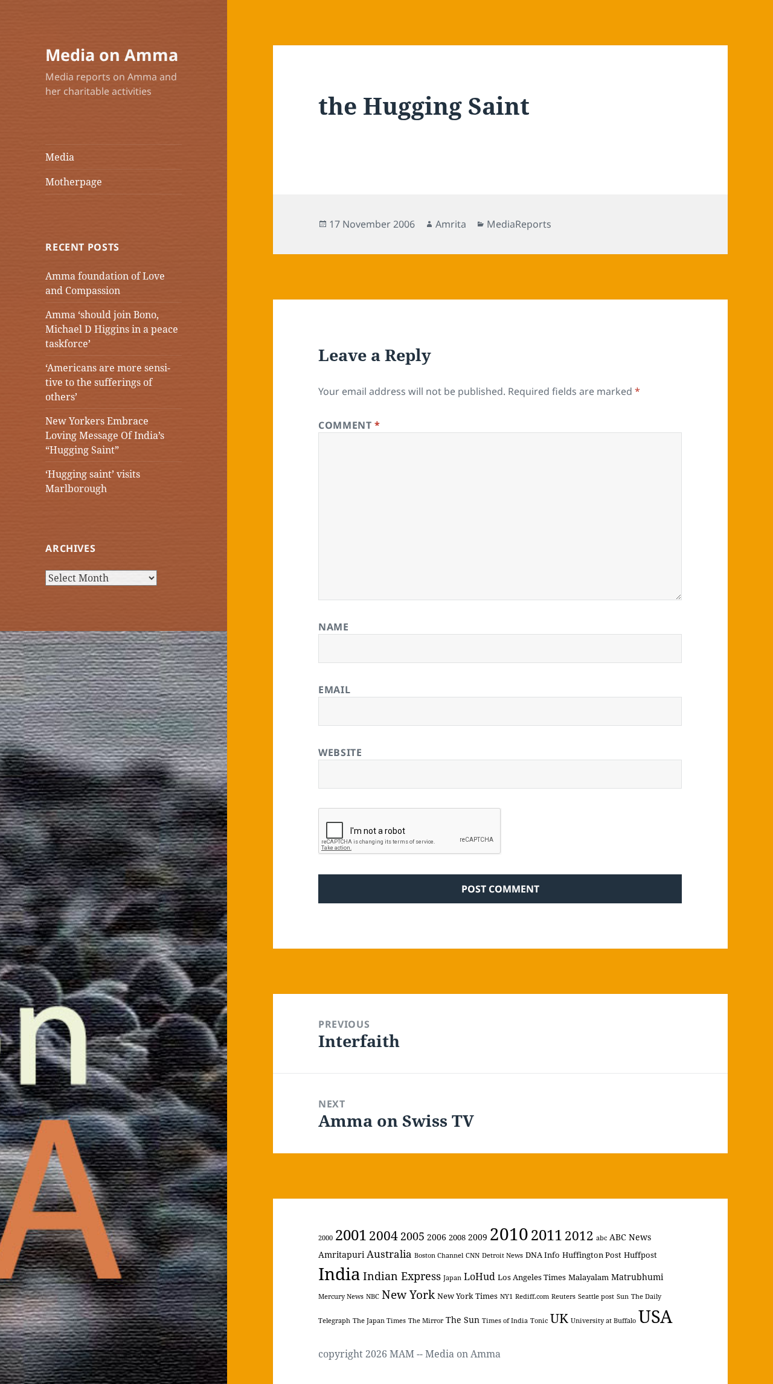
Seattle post (596, 1296)
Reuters (563, 1296)
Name (333, 626)
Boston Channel (438, 1255)
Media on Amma (111, 54)
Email (334, 689)
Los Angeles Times (532, 1277)
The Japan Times (379, 1320)
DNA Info (542, 1254)
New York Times (467, 1295)
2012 (579, 1235)
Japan (452, 1277)
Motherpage (73, 181)
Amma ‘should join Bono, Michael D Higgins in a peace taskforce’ (111, 329)
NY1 (506, 1296)
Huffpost (640, 1254)
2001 (351, 1235)
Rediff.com (532, 1296)
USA (655, 1316)
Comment (349, 425)
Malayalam (588, 1277)
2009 (477, 1237)
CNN (473, 1255)
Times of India (505, 1320)
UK (559, 1318)
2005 (412, 1236)
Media (59, 157)
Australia (389, 1254)
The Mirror (425, 1320)
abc (601, 1238)
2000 (325, 1238)
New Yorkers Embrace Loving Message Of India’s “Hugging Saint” (104, 435)
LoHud (479, 1276)
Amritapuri (341, 1254)
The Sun (463, 1319)
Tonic (539, 1320)
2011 (546, 1235)
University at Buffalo (603, 1320)
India (339, 1274)
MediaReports (519, 224)
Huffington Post (591, 1254)
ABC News (630, 1237)
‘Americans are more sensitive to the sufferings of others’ (107, 382)
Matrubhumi (637, 1277)
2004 (383, 1235)
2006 (436, 1237)
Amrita (450, 224)
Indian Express (402, 1276)
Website (340, 752)
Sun (623, 1296)
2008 (457, 1237)
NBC (372, 1296)
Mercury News (341, 1296)
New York (408, 1294)
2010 (509, 1234)
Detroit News (502, 1255)
